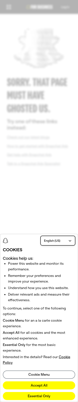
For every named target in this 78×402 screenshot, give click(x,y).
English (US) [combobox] (52, 241)
